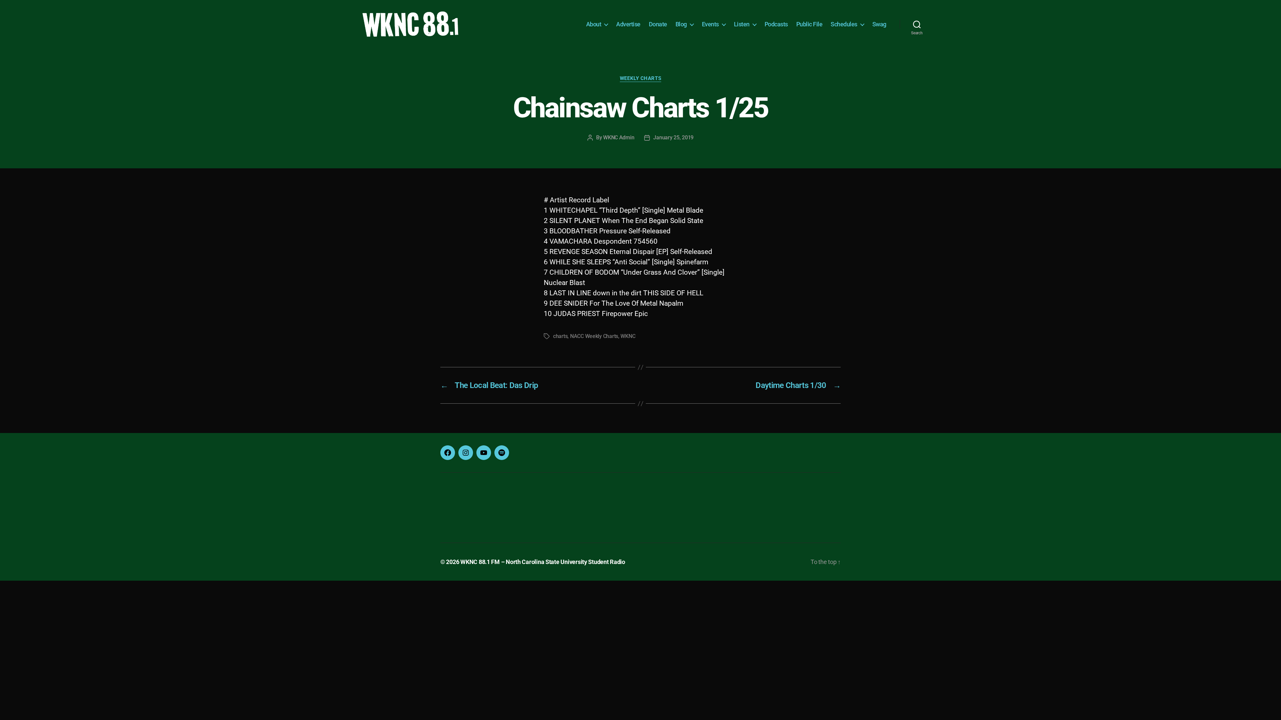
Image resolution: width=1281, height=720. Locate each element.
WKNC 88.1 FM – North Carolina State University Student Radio (542, 561)
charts (560, 336)
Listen (742, 24)
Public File (809, 24)
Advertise (628, 24)
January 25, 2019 (673, 137)
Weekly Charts (640, 78)
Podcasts (776, 24)
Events (710, 24)
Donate (658, 24)
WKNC (627, 336)
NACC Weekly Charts (594, 336)
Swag (879, 24)
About (593, 24)
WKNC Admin (618, 137)
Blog (681, 24)
